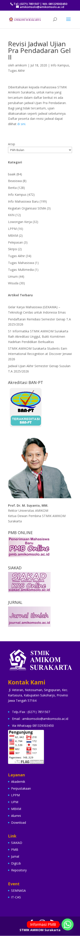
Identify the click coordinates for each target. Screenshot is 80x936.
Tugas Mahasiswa (21, 263)
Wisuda (13, 283)
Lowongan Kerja (20, 222)
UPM (14, 802)
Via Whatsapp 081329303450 (33, 725)
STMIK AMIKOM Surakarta (40, 930)
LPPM (12, 229)
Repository (19, 870)
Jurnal (15, 856)
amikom (21, 65)
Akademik (18, 781)
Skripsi (12, 249)
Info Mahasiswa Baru (23, 201)
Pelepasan (15, 242)
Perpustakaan (21, 788)
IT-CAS (16, 897)
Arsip (11, 144)
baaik (12, 174)
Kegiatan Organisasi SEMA (27, 208)
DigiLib (16, 863)
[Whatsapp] (68, 924)
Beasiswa (15, 181)
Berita (12, 188)
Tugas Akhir (16, 70)
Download (18, 822)
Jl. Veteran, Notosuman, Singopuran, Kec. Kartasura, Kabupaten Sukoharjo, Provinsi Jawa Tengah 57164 (38, 695)
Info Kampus (60, 65)
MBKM (13, 235)
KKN (11, 215)
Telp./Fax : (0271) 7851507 (31, 712)
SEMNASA (18, 890)
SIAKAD (16, 843)
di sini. (21, 124)
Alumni (16, 816)
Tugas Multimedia (21, 269)
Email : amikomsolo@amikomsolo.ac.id (40, 719)
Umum (13, 276)
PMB (14, 849)
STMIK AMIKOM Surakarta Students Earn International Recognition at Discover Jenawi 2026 (40, 353)
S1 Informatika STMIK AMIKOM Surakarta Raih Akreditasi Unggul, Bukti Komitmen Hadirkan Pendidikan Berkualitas (38, 336)
